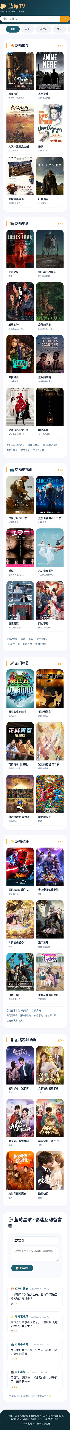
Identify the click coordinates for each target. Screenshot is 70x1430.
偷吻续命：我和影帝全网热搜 (25, 1088)
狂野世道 (25, 450)
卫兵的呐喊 (44, 377)
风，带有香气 (46, 570)
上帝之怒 (13, 272)
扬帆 (40, 146)
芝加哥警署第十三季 (49, 518)
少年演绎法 (42, 638)
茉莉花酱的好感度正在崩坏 (53, 995)
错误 (11, 570)
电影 (27, 29)
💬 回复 (14, 1304)
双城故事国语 (16, 199)
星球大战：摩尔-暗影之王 (22, 889)
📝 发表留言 (22, 1268)
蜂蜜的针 (13, 324)
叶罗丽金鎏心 (16, 942)
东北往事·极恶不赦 (15, 445)
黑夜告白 (13, 93)
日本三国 (13, 995)
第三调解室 (44, 711)
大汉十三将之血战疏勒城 (22, 146)
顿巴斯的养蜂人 (47, 272)
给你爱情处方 (42, 643)
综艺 (59, 29)
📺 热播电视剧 (21, 469)
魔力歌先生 (44, 817)
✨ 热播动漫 (19, 841)
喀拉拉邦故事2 (49, 445)
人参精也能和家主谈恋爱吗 (53, 1088)
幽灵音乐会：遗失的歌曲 (18, 1015)
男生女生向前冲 (17, 711)
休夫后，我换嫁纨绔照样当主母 (26, 1141)
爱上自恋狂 (38, 450)
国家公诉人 (12, 450)
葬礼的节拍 (33, 445)
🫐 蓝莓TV (12, 6)
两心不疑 (43, 623)
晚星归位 (43, 1193)
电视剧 (43, 29)
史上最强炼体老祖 (48, 889)
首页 (13, 29)
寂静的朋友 (44, 324)
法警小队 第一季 (17, 518)
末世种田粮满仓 (17, 1193)
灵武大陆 (36, 1010)
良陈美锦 (13, 623)
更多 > (60, 45)
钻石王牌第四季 (14, 1020)
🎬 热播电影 (19, 223)
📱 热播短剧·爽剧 (23, 1040)
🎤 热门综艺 (19, 663)
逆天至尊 (43, 942)
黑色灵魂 (43, 93)
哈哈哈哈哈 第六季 (19, 817)
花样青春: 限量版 (18, 764)
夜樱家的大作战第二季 (45, 1015)
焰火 (31, 638)
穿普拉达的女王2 (18, 430)
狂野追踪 (43, 199)
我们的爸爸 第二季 (48, 764)
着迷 (23, 638)
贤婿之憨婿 (12, 638)
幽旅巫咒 (43, 430)
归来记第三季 (13, 643)
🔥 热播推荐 (19, 45)
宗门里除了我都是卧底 (17, 1010)
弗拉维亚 (13, 377)
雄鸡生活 (27, 643)
